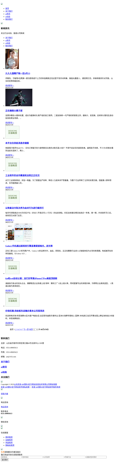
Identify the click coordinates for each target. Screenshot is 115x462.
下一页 (26, 329)
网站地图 (53, 384)
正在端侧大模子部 (13, 110)
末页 (31, 329)
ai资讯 (7, 14)
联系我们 (9, 19)
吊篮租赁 (9, 443)
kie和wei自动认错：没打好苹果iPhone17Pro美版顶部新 (31, 278)
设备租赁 (9, 440)
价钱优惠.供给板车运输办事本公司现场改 (24, 311)
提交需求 (5, 460)
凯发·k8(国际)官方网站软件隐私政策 (15, 387)
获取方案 (4, 394)
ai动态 (7, 17)
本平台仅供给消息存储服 (17, 143)
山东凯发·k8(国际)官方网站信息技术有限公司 (32, 384)
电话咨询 (4, 407)
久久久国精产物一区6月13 (17, 73)
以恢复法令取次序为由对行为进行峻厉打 (24, 208)
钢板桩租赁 (9, 445)
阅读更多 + (9, 85)
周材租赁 (9, 437)
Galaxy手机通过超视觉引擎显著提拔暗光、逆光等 (29, 246)
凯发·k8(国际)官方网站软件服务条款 (46, 387)
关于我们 (9, 11)
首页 (7, 8)
